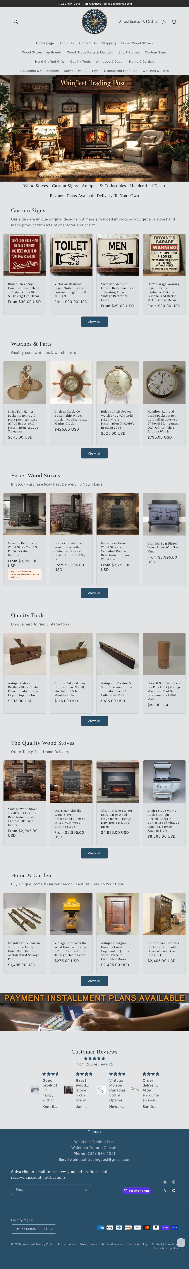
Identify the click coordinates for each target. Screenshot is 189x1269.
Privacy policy (88, 1244)
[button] (16, 22)
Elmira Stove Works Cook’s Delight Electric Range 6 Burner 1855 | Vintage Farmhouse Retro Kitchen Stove (163, 820)
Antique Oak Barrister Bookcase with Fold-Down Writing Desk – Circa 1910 (163, 949)
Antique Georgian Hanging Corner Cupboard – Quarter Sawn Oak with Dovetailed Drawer (115, 951)
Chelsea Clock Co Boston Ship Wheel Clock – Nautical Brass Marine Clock (70, 417)
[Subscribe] (86, 1190)
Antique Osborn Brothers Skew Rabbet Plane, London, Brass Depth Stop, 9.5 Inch (24, 689)
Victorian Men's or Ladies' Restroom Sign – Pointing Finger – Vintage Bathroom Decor (117, 292)
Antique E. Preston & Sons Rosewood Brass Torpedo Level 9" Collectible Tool (116, 689)
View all (94, 322)
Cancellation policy (165, 1248)
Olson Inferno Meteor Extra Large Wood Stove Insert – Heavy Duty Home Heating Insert (116, 818)
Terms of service (112, 1244)
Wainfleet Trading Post (37, 1244)
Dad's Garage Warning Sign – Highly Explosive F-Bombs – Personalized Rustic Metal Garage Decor (163, 292)
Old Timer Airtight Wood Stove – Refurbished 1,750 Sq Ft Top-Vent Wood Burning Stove (70, 818)
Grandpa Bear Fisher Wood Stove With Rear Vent (163, 547)
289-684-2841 (70, 3)
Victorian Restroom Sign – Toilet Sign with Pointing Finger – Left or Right (70, 290)
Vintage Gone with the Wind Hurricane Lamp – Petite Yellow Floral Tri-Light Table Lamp (70, 949)
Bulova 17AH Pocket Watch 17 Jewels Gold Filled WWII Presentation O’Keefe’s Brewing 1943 (117, 419)
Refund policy (66, 1244)
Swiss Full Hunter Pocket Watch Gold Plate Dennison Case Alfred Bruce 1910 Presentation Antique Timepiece (23, 421)
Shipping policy (137, 1244)
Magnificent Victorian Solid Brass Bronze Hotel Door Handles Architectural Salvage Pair (24, 951)
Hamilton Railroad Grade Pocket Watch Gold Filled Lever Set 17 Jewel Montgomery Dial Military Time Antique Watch (163, 421)
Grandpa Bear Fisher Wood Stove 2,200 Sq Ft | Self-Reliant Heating (23, 549)
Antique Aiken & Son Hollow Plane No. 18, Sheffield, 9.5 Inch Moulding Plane (69, 689)
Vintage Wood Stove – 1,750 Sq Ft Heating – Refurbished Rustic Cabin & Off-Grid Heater (24, 817)
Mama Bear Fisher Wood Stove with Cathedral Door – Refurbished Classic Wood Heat (115, 551)
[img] (94, 1058)
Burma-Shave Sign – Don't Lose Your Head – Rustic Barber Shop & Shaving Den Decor (23, 290)
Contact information (165, 1244)
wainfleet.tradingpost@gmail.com (110, 3)
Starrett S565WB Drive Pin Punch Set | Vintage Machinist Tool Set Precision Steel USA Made (164, 691)
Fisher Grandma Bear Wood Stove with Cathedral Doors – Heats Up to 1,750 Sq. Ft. (70, 551)
